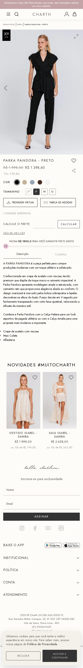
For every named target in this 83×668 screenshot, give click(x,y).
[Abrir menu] (8, 14)
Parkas (20, 24)
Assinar (41, 516)
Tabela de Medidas (60, 202)
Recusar (23, 656)
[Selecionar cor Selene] (32, 182)
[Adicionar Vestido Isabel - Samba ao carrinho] (34, 424)
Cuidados (60, 254)
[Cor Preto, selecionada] (17, 182)
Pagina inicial (9, 24)
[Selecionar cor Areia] (24, 182)
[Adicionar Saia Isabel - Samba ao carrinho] (70, 424)
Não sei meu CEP (14, 233)
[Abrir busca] (16, 14)
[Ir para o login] (66, 14)
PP (15, 416)
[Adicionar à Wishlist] (73, 160)
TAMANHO (11, 192)
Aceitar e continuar (60, 656)
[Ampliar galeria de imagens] (76, 36)
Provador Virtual (23, 202)
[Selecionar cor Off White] (47, 182)
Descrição (22, 254)
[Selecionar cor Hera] (40, 182)
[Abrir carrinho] (74, 14)
